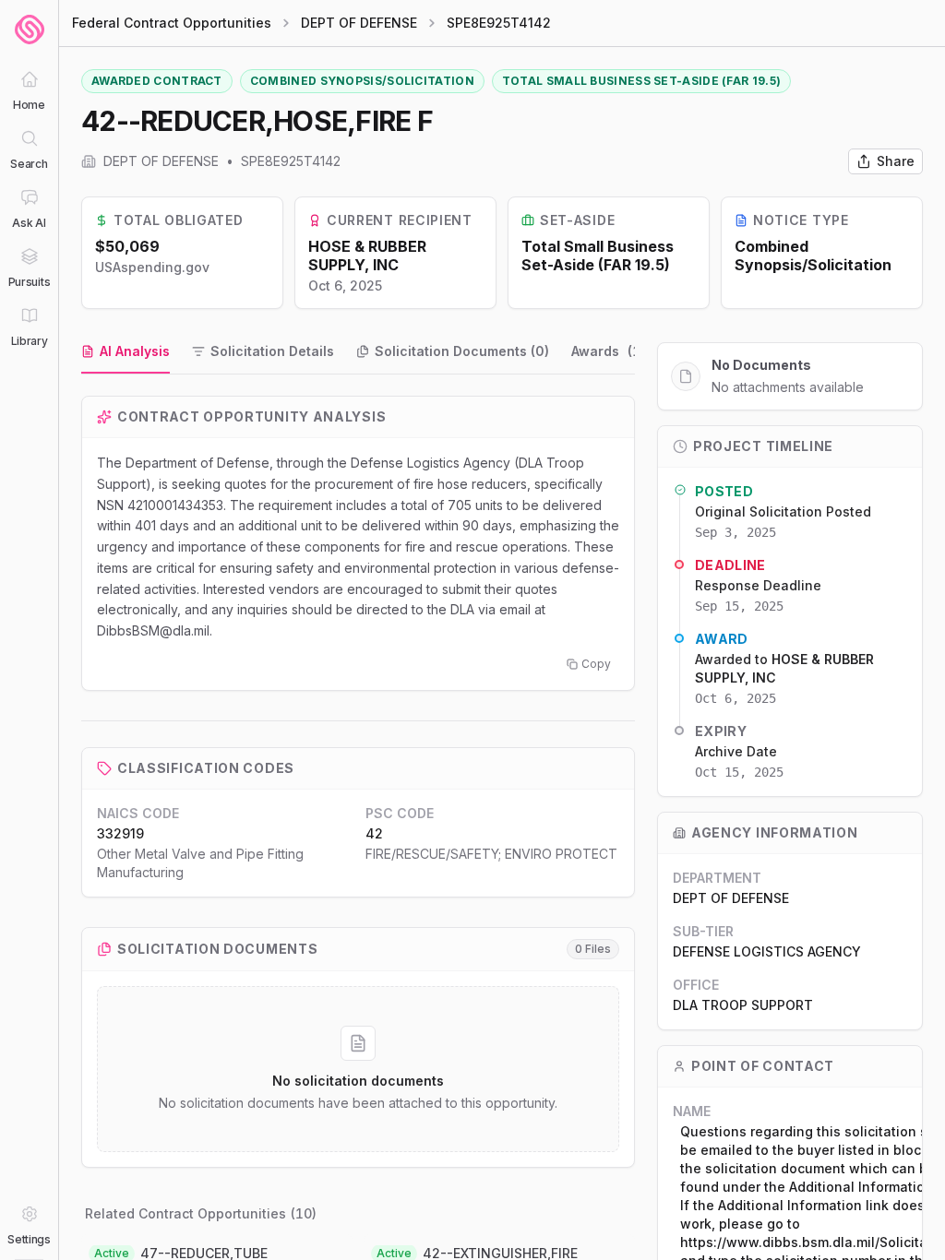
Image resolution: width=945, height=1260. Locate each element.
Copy (596, 664)
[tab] (125, 352)
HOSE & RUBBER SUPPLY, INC (367, 255)
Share (896, 161)
